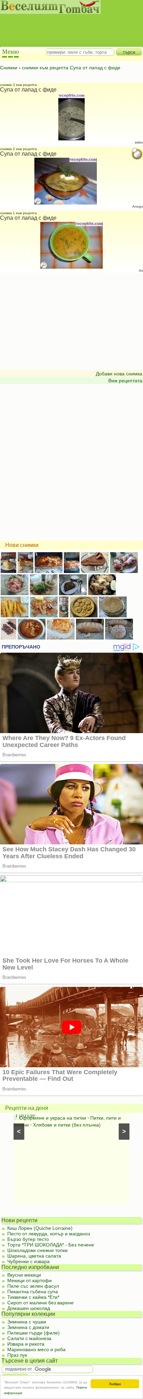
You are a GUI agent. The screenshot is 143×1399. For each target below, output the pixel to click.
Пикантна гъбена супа (32, 1291)
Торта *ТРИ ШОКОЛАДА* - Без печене (50, 1245)
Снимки (8, 67)
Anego (137, 206)
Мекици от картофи (29, 1280)
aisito (139, 142)
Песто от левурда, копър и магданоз (48, 1233)
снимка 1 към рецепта (18, 213)
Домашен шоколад (28, 1308)
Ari (141, 270)
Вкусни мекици (24, 1275)
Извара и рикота (25, 1344)
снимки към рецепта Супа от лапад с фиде (71, 67)
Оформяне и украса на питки (52, 1118)
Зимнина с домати (28, 1327)
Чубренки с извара (28, 1261)
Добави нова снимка (119, 373)
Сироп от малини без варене (40, 1302)
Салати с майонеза (29, 1338)
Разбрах (115, 1383)
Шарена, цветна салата (34, 1256)
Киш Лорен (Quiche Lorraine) (40, 1228)
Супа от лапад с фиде (28, 90)
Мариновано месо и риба (36, 1349)
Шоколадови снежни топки (37, 1250)
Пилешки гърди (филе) (33, 1333)
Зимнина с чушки (26, 1321)
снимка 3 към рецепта (18, 85)
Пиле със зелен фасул (33, 1286)
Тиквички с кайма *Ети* (33, 1297)
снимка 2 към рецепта (18, 149)
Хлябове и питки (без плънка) (67, 1125)
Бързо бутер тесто (28, 1239)
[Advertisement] (68, 24)
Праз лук (17, 1355)
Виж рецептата (125, 380)
